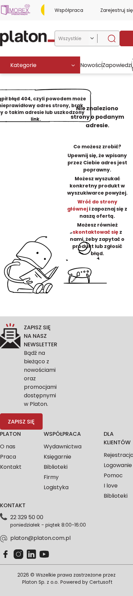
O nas (7, 446)
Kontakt (10, 467)
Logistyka (56, 487)
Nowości (91, 65)
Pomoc (113, 475)
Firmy (51, 477)
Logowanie (118, 465)
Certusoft (101, 582)
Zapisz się (21, 422)
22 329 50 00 (26, 517)
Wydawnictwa (63, 446)
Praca (8, 457)
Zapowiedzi (117, 65)
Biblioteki (56, 467)
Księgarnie (57, 457)
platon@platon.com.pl (40, 538)
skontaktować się (96, 232)
